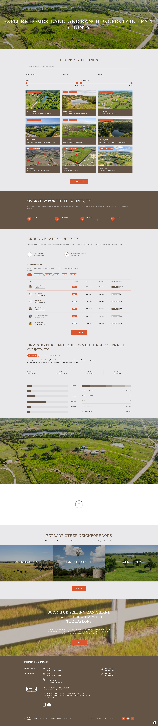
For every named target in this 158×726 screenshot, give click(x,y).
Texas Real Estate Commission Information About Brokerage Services (66, 695)
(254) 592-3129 (110, 675)
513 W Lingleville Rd (40, 287)
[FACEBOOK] (123, 718)
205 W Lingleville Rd (40, 324)
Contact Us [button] (79, 642)
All (30, 274)
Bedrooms (101, 74)
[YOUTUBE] (128, 718)
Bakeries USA (38, 293)
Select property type (32, 74)
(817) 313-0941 (110, 670)
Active (57, 274)
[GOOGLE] (132, 718)
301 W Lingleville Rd (40, 302)
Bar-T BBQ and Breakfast (42, 315)
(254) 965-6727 (64, 688)
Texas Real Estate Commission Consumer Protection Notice (63, 693)
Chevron (37, 300)
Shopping (49, 274)
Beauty (65, 274)
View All (79, 588)
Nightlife (73, 274)
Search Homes (79, 181)
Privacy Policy (109, 718)
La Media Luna (39, 322)
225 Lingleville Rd (39, 317)
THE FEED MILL (39, 307)
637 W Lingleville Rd (40, 295)
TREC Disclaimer (48, 697)
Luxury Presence (64, 718)
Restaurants (39, 274)
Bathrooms (65, 74)
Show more (79, 332)
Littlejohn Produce (40, 286)
